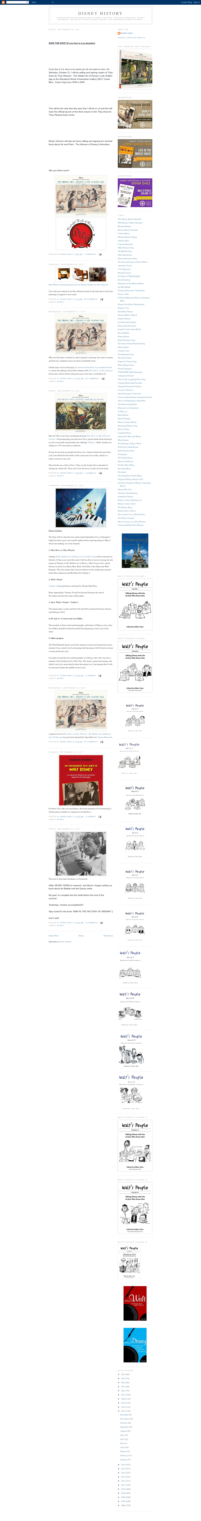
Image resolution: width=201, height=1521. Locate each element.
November (125, 1418)
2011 (123, 1485)
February (124, 1455)
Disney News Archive (127, 510)
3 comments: (91, 923)
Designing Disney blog (127, 425)
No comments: (91, 299)
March (123, 1451)
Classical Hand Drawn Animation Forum (135, 397)
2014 (123, 1472)
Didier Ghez (127, 33)
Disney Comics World (127, 422)
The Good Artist (124, 357)
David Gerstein (124, 279)
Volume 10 (53, 585)
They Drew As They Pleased (101, 370)
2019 (123, 1402)
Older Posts (108, 935)
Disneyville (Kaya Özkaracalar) (131, 304)
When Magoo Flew (126, 365)
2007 (123, 1501)
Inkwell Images (124, 418)
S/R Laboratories (125, 254)
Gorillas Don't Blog (126, 464)
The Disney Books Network (129, 219)
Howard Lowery (124, 272)
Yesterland (122, 454)
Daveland (122, 472)
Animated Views (125, 265)
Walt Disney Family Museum (130, 222)
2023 (123, 1386)
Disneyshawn (123, 336)
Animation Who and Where (129, 436)
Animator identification (128, 493)
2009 (123, 1493)
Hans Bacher (123, 414)
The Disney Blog (125, 507)
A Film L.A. (123, 411)
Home (81, 935)
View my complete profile (131, 38)
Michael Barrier (124, 226)
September (125, 1426)
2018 (123, 1407)
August (123, 1431)
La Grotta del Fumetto (127, 322)
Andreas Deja (123, 240)
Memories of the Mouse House (131, 283)
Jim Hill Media (124, 287)
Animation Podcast (126, 375)
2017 (123, 1411)
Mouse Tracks (124, 429)
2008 (123, 1497)
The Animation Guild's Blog (130, 475)
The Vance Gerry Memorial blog (131, 343)
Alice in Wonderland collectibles (132, 400)
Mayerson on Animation (128, 407)
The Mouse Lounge (126, 518)
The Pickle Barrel (125, 457)
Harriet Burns (123, 347)
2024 (123, 1382)
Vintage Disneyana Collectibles (131, 290)
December (124, 1414)
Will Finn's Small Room (128, 447)
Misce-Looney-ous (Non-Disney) (132, 521)
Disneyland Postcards (127, 325)
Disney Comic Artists (127, 503)
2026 (123, 1374)
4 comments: (91, 473)
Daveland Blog (124, 468)
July (122, 1435)
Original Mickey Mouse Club (130, 479)
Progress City (123, 307)
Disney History (100, 13)
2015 (123, 1468)
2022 (123, 1390)
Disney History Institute (128, 229)
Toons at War (123, 294)
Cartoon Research (104, 737)
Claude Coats (123, 350)
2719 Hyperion (124, 269)
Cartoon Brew (124, 233)
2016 (123, 1464)
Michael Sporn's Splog (127, 237)
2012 (123, 1480)
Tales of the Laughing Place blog (132, 379)
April (122, 1447)
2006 (123, 1505)
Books (60, 302)
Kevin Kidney (124, 332)
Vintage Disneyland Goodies (130, 382)
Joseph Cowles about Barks (129, 329)
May (122, 1443)
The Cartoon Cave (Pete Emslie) (131, 514)
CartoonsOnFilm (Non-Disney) (131, 525)
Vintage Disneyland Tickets (129, 386)
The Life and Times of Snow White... (133, 261)
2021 (123, 1394)
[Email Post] (100, 254)
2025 (123, 1378)
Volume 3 (91, 442)
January (123, 1459)
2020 (123, 1398)
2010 (123, 1489)
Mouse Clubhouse (125, 461)
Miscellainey (123, 440)
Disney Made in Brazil (127, 314)
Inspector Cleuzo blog (127, 361)
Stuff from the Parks (126, 450)
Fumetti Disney (124, 318)
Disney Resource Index (127, 258)
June (122, 1439)
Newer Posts (54, 935)
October (124, 1422)
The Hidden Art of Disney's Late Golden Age (76, 556)
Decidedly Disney (125, 311)
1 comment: (91, 675)
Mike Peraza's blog (126, 247)
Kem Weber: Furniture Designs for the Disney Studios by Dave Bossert (78, 284)
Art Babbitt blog (125, 251)
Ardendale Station (125, 496)
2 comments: (90, 254)
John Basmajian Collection (129, 393)
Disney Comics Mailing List (130, 500)
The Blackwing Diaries (127, 404)
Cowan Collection (125, 389)
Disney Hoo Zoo (125, 489)
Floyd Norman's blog (126, 340)
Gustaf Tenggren (125, 368)
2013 (123, 1476)
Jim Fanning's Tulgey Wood (129, 443)
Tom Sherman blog (126, 354)
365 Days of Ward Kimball (129, 276)
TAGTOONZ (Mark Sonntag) (130, 372)
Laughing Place (124, 432)
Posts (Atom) (65, 941)
